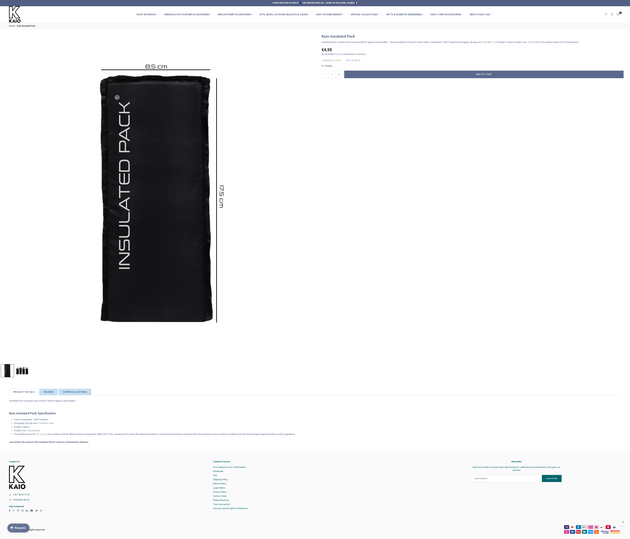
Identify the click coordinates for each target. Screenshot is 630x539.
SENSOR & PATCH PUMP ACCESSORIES (186, 14)
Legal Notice (219, 488)
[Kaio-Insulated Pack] (22, 370)
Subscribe (551, 478)
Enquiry (328, 66)
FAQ (215, 475)
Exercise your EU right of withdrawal (230, 508)
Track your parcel (221, 504)
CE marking (41, 434)
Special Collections (364, 14)
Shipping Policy (220, 479)
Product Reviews (221, 500)
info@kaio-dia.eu (21, 499)
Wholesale (218, 471)
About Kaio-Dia (480, 14)
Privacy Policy (219, 492)
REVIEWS (48, 391)
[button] (618, 14)
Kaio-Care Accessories (445, 14)
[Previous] (6, 198)
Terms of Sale (219, 496)
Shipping (338, 54)
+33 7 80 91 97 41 (21, 494)
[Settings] (612, 14)
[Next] (306, 198)
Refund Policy (219, 483)
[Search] (606, 14)
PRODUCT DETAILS (23, 391)
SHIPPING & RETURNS (75, 391)
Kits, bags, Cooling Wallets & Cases (283, 14)
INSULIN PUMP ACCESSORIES (234, 14)
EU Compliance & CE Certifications (229, 467)
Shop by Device (146, 14)
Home (12, 26)
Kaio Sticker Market (329, 14)
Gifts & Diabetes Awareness (404, 14)
